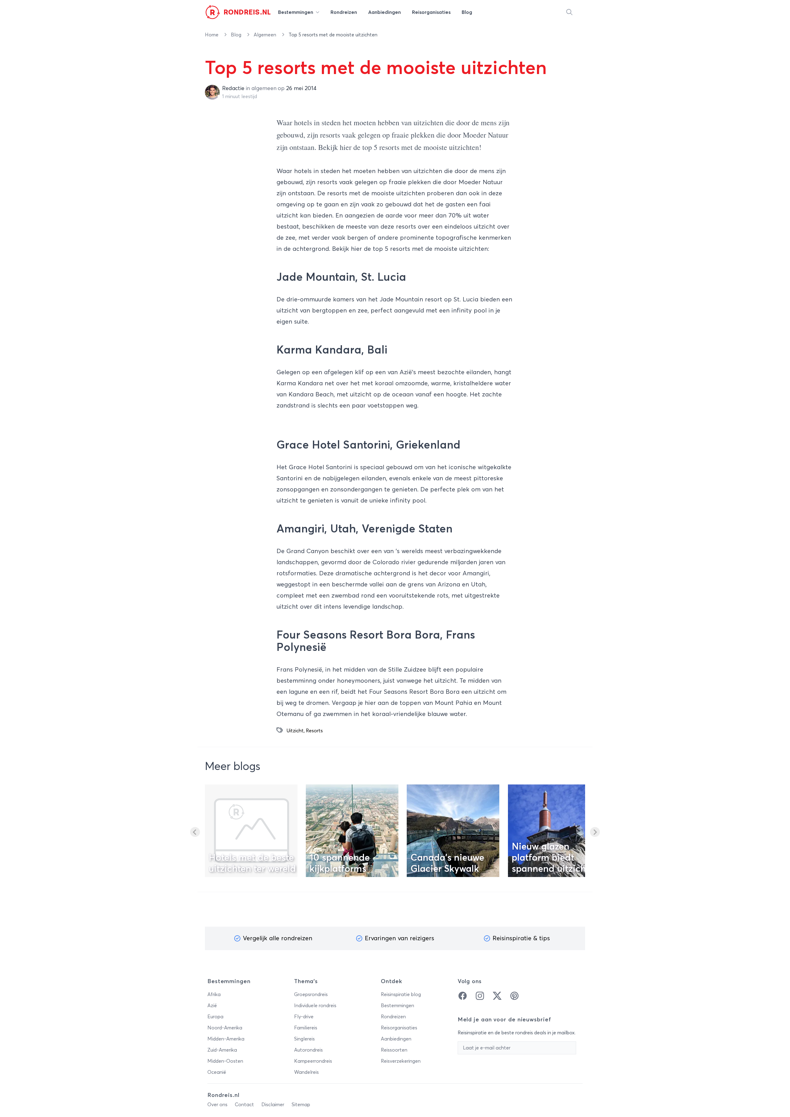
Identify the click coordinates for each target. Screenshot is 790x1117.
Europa (215, 1016)
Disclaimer (272, 1104)
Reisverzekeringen (401, 1061)
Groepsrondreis (311, 994)
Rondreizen (393, 1016)
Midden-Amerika (225, 1038)
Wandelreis (306, 1072)
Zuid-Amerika (222, 1050)
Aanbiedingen (396, 1038)
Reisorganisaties (399, 1027)
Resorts (314, 730)
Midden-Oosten (225, 1061)
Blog (237, 34)
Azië (212, 1005)
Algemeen (265, 34)
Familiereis (305, 1027)
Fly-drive (304, 1016)
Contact (244, 1104)
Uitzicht (295, 730)
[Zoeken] (569, 12)
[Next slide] (595, 832)
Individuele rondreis (315, 1005)
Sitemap (301, 1104)
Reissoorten (394, 1050)
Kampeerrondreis (313, 1061)
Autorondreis (308, 1050)
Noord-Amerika (224, 1027)
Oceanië (216, 1072)
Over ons (217, 1104)
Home (212, 34)
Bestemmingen (397, 1005)
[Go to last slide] (195, 832)
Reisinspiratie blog (401, 994)
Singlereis (304, 1038)
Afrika (214, 994)
